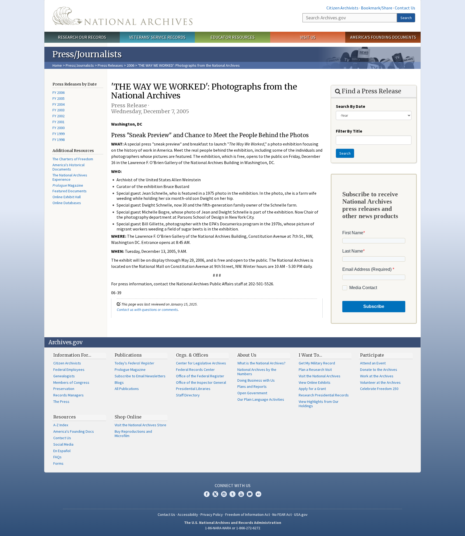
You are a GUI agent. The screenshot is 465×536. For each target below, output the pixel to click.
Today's (134, 363)
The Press (61, 401)
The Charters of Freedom (72, 159)
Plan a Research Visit (315, 369)
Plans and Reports (252, 386)
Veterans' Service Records (157, 37)
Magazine (67, 185)
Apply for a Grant (312, 388)
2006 (130, 65)
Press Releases (110, 65)
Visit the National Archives (319, 376)
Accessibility (188, 514)
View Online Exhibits (314, 382)
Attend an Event (373, 363)
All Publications (127, 388)
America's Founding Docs (73, 431)
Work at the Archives (376, 376)
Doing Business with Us (256, 380)
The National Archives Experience (69, 177)
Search (406, 17)
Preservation (63, 388)
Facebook (206, 494)
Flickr (258, 494)
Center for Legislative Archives (201, 363)
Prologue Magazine (130, 369)
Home (57, 65)
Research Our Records (82, 37)
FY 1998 (58, 139)
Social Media (63, 444)
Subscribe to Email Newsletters (140, 376)
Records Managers (68, 395)
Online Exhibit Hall (66, 196)
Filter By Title (349, 131)
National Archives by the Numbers (256, 371)
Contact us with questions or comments (147, 309)
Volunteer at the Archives (380, 382)
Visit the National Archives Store (140, 425)
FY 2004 (58, 104)
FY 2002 (58, 115)
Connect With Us (233, 485)
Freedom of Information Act (247, 514)
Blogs (119, 382)
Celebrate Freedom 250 (379, 388)
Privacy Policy (211, 514)
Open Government (252, 393)
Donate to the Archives (378, 369)
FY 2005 (58, 98)
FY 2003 (58, 110)
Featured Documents (69, 191)
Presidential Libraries (193, 388)
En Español (62, 450)
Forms (58, 463)
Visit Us (307, 37)
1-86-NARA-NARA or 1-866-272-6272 (232, 528)
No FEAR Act (282, 514)
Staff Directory (188, 395)
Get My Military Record (317, 363)
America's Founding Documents (383, 37)
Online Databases (66, 202)
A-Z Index (60, 425)
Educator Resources (232, 37)
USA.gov (301, 514)
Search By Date (350, 106)
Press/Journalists (80, 65)
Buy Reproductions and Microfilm (133, 433)
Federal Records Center (195, 369)
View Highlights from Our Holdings (319, 403)
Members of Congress (71, 382)
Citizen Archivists (342, 7)
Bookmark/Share (376, 7)
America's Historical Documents (68, 167)
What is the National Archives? (261, 363)
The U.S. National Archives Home (122, 16)
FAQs (57, 457)
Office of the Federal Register (200, 376)
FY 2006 (58, 92)
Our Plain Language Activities (260, 399)
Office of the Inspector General (201, 382)
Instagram (224, 494)
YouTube (241, 494)
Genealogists (64, 376)
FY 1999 (58, 133)
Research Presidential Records (324, 395)
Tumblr (232, 494)
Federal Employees (68, 369)
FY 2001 (58, 121)
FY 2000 (58, 127)
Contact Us (405, 7)
